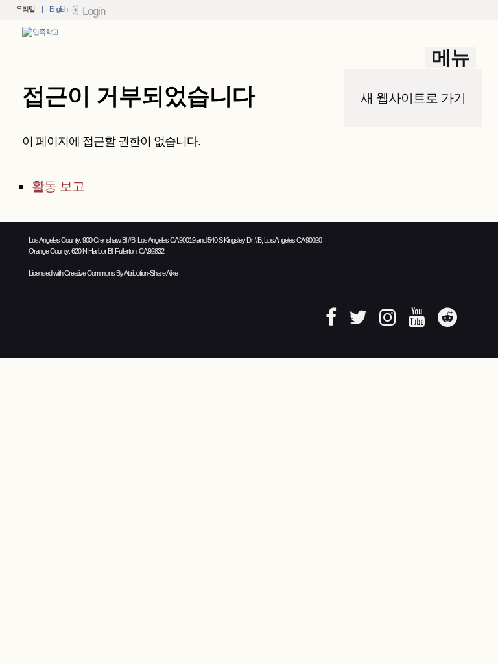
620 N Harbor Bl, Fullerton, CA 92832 (117, 251)
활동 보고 (58, 186)
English (58, 9)
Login (93, 11)
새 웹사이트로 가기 (413, 98)
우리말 (25, 9)
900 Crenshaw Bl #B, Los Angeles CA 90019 (138, 240)
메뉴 (450, 57)
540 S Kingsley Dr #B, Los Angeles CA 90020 (265, 240)
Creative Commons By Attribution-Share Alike (121, 273)
